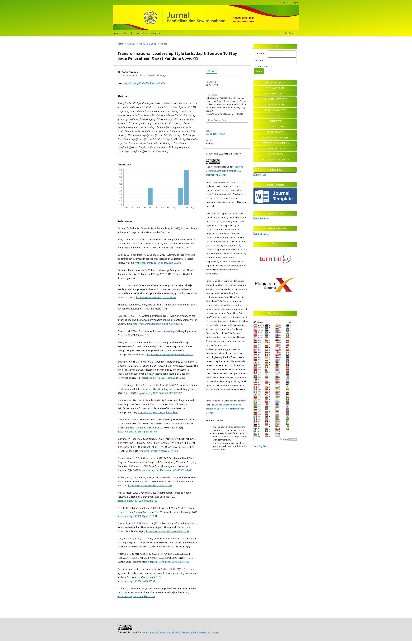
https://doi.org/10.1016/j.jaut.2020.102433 (150, 485)
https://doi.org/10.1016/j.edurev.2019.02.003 (158, 262)
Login (295, 2)
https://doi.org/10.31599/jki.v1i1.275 (136, 596)
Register (285, 2)
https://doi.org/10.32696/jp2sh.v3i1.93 (137, 431)
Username (259, 53)
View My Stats (260, 446)
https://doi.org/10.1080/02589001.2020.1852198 (158, 323)
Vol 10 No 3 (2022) (147, 43)
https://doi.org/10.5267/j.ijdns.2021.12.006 (163, 377)
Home (116, 33)
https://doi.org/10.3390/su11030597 (136, 581)
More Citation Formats (218, 120)
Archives (141, 33)
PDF (213, 71)
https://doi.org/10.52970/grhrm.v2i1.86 (158, 412)
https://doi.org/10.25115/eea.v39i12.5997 (167, 531)
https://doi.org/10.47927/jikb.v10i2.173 (156, 297)
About (154, 33)
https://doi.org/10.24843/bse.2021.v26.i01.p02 (165, 561)
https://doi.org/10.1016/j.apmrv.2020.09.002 (170, 354)
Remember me (264, 66)
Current (128, 33)
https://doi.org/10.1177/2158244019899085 (160, 393)
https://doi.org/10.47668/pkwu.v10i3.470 (144, 83)
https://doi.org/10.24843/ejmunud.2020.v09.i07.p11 (165, 470)
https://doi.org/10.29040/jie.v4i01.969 (158, 450)
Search (292, 33)
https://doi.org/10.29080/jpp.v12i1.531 (137, 516)
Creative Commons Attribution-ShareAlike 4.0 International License (224, 170)
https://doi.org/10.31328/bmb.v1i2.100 (137, 500)
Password (259, 60)
